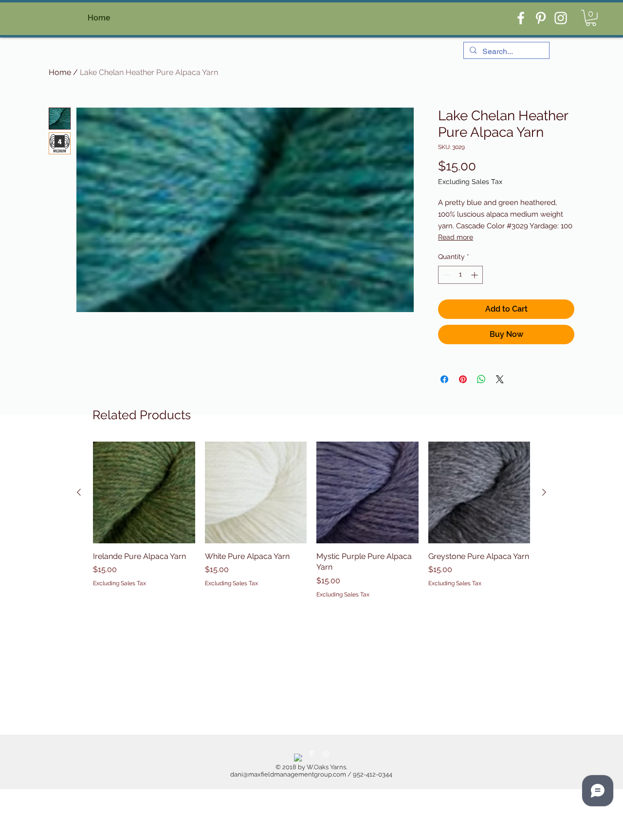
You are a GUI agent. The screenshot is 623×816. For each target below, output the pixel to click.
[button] (591, 18)
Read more (455, 237)
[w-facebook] (298, 758)
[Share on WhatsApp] (481, 379)
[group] (311, 520)
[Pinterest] (540, 18)
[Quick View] (144, 493)
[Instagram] (560, 18)
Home (60, 72)
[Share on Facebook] (444, 379)
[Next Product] (544, 492)
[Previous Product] (79, 492)
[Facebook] (521, 18)
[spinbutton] (460, 274)
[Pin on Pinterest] (463, 379)
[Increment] (475, 274)
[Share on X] (500, 379)
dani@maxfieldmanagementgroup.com (288, 774)
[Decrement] (446, 274)
